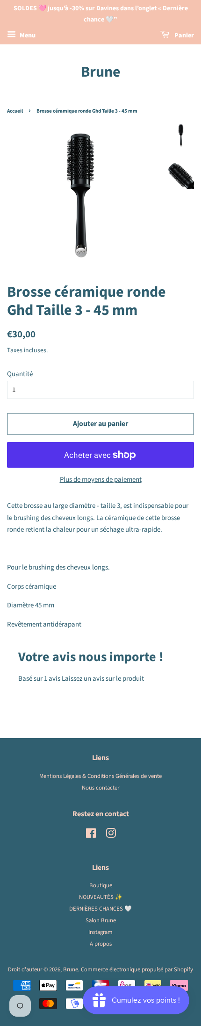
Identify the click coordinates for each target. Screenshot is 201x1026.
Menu (27, 35)
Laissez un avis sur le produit (103, 679)
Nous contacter (100, 788)
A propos (101, 944)
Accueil (15, 111)
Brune (101, 72)
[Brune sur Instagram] (111, 835)
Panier (183, 35)
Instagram (100, 932)
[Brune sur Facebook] (91, 835)
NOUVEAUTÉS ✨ (100, 897)
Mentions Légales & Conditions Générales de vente (100, 776)
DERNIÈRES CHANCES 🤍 (100, 909)
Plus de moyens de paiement (101, 479)
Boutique (100, 885)
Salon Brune (101, 920)
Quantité (20, 374)
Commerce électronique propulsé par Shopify (137, 969)
